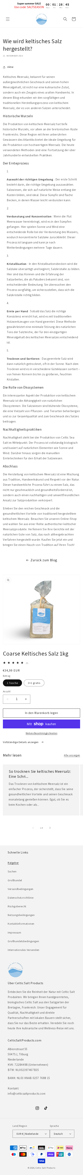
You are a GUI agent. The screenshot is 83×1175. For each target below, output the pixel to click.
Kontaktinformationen (21, 923)
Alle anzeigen (72, 755)
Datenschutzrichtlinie (21, 897)
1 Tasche (12, 683)
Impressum (14, 932)
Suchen (12, 871)
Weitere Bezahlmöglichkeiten (42, 733)
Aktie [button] (10, 67)
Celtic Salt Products (45, 1168)
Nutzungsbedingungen (21, 915)
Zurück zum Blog (43, 560)
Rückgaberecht (17, 906)
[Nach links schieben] (33, 828)
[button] (7, 19)
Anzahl (6, 691)
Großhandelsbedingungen (23, 941)
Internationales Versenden (23, 950)
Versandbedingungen (20, 889)
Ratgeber (13, 862)
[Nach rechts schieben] (50, 828)
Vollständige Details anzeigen (21, 742)
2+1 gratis (34, 683)
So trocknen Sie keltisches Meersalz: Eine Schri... (40, 774)
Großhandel (15, 880)
